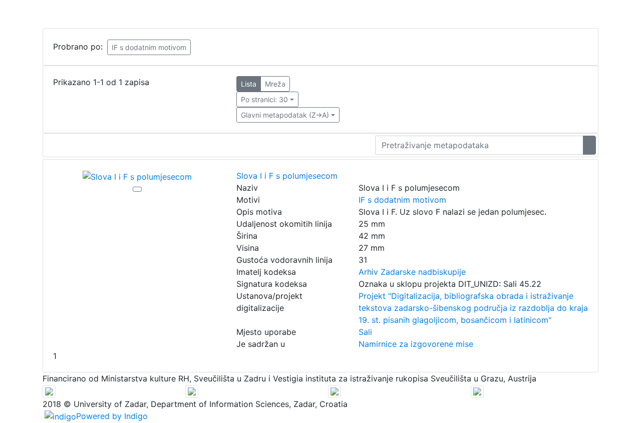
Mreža (275, 84)
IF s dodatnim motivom (149, 47)
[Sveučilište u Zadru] (191, 390)
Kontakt (492, 14)
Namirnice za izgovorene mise (416, 344)
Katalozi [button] (81, 14)
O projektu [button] (32, 14)
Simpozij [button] (447, 14)
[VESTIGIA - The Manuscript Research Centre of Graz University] (334, 390)
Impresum (533, 14)
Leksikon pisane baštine (198, 14)
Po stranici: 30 (264, 99)
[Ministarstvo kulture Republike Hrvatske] (477, 390)
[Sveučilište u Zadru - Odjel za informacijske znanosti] (49, 390)
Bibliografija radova (289, 14)
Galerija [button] (125, 14)
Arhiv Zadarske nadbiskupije (412, 272)
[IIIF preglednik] (137, 189)
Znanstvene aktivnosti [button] (375, 14)
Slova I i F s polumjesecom (287, 176)
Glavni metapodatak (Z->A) (285, 115)
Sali (365, 332)
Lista (248, 84)
